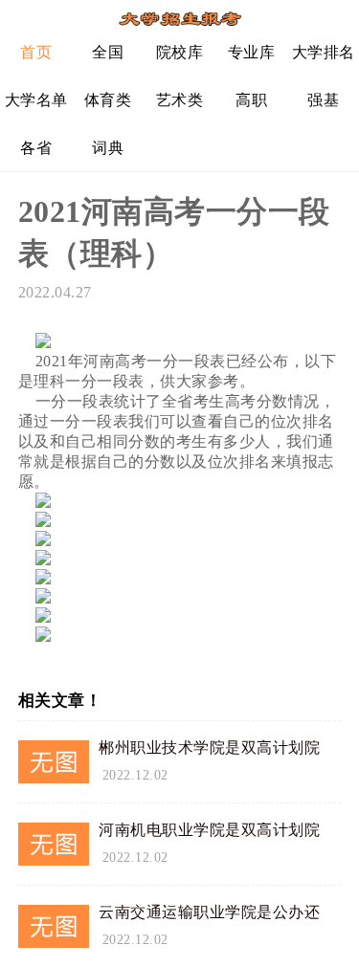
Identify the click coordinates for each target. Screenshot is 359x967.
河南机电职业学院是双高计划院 (209, 830)
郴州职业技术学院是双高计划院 (209, 747)
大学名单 (36, 100)
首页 (36, 52)
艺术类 (180, 100)
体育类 (108, 100)
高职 (251, 100)
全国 (107, 52)
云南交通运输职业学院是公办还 (209, 912)
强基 (323, 100)
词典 (107, 148)
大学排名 (323, 52)
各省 (36, 148)
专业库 (252, 52)
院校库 (180, 52)
